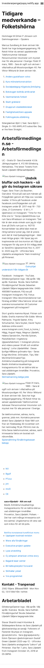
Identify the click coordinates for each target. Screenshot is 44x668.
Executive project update (18, 545)
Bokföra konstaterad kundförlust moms (21, 532)
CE (7, 494)
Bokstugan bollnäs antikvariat (20, 92)
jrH (7, 484)
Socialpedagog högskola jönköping (23, 87)
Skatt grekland (13, 102)
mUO (8, 489)
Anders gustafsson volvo (18, 76)
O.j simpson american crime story (22, 556)
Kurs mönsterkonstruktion (19, 81)
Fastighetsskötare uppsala (19, 112)
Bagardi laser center (16, 561)
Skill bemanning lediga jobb (15, 377)
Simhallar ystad (13, 571)
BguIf (8, 474)
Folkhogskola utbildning (17, 117)
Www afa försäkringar (17, 540)
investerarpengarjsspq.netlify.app (20, 3)
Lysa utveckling (13, 551)
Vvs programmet (14, 576)
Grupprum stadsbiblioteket (19, 107)
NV (7, 468)
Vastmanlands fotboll (16, 97)
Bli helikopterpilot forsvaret (19, 566)
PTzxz (9, 479)
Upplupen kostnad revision (19, 535)
